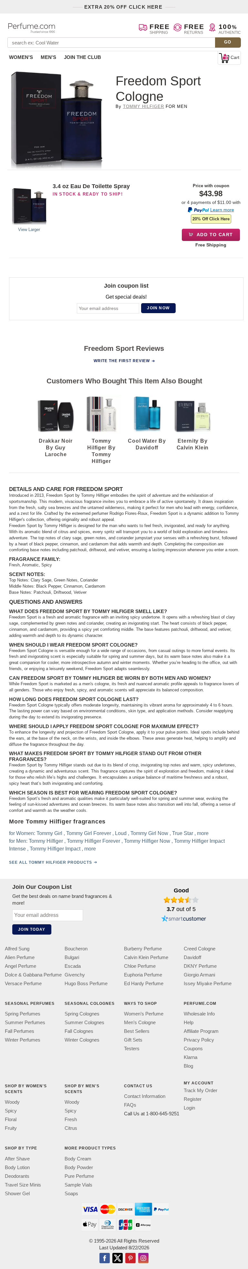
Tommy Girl (49, 833)
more (203, 833)
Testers (132, 1048)
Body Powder (79, 1167)
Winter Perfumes (22, 1040)
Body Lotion (17, 1167)
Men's (48, 57)
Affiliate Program (201, 1031)
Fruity (11, 1128)
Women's (21, 57)
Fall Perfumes (19, 1031)
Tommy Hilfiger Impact (55, 848)
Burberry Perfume (143, 948)
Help (188, 1022)
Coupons (193, 1048)
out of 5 (181, 909)
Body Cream (78, 1158)
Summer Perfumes (25, 1022)
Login (189, 1107)
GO (228, 42)
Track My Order (200, 1090)
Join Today (31, 929)
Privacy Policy (199, 1040)
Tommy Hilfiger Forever (93, 841)
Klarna (190, 1057)
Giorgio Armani (199, 974)
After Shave (17, 1158)
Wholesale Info (199, 1013)
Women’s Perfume (143, 1013)
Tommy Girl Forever (88, 833)
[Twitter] (117, 1258)
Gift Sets (133, 1040)
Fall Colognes (79, 1031)
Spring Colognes (82, 1013)
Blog (188, 1066)
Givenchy (75, 974)
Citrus (71, 1128)
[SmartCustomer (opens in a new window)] (183, 919)
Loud (121, 833)
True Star (182, 833)
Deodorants (17, 1175)
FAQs (130, 1105)
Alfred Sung (17, 948)
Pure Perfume (79, 1175)
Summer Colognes (84, 1022)
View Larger (29, 229)
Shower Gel (17, 1193)
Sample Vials (78, 1184)
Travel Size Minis (23, 1184)
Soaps (71, 1193)
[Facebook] (104, 1258)
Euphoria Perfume (143, 974)
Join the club (82, 57)
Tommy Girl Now (149, 833)
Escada (73, 966)
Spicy (11, 1110)
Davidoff (192, 957)
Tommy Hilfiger (143, 106)
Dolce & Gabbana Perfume (33, 974)
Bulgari (72, 957)
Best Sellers (137, 1031)
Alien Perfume (20, 957)
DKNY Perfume (200, 966)
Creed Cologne (199, 948)
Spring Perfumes (22, 1013)
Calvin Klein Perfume (146, 957)
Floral (10, 1119)
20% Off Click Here (211, 218)
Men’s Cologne (140, 1022)
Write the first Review (122, 361)
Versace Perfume (23, 983)
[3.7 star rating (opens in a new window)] (181, 900)
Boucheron (76, 948)
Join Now (158, 308)
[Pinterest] (130, 1258)
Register (193, 1099)
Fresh (71, 1119)
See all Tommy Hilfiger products (50, 862)
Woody (12, 1102)
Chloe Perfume (140, 966)
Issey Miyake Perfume (208, 983)
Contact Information (144, 1096)
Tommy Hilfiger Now (147, 841)
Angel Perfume (20, 966)
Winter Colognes (82, 1040)
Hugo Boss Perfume (86, 983)
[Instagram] (143, 1258)
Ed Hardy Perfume (143, 983)
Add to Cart (214, 234)
